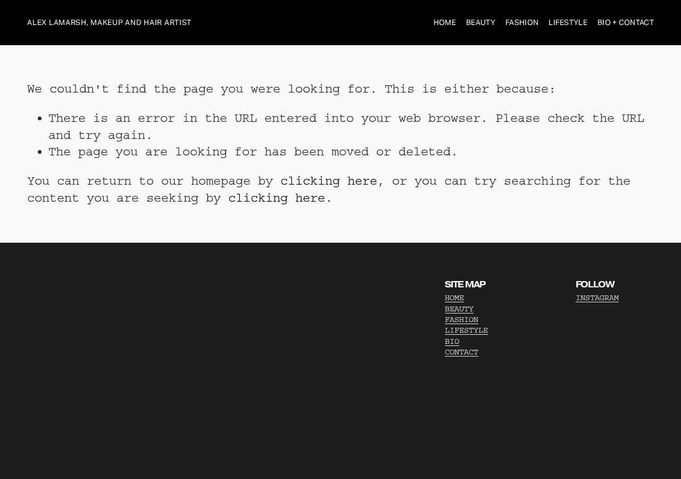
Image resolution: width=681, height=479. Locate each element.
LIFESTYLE (466, 330)
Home (445, 22)
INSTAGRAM (597, 297)
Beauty (480, 22)
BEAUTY (459, 308)
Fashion (521, 22)
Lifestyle (568, 22)
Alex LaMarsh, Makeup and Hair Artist (109, 22)
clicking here (328, 181)
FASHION (461, 319)
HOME (454, 297)
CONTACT (461, 352)
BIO (452, 341)
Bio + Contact (625, 22)
